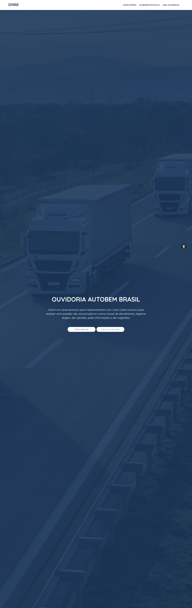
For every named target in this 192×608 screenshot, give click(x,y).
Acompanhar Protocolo (149, 5)
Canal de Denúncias (171, 5)
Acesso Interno (129, 5)
